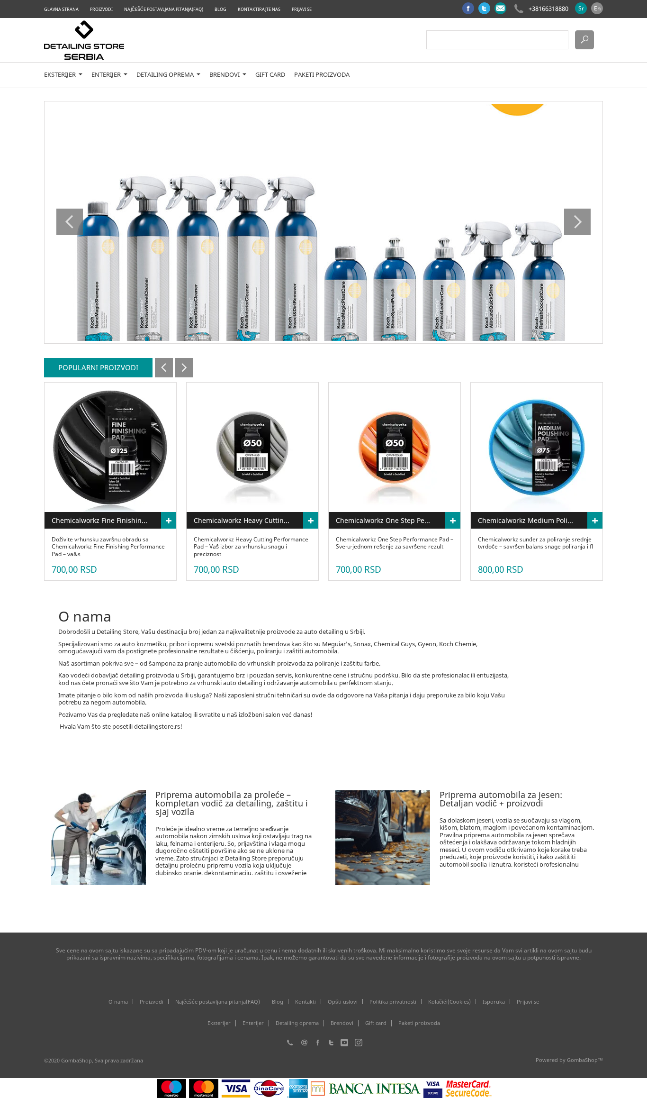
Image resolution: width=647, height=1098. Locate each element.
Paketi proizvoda (322, 74)
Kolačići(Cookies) (449, 1001)
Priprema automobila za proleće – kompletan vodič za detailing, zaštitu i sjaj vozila (231, 803)
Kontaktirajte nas (259, 9)
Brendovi (225, 74)
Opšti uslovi (343, 1001)
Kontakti (305, 1001)
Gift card (270, 74)
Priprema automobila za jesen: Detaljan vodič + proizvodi (501, 799)
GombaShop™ (585, 1059)
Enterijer (106, 74)
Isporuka (494, 1001)
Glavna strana (61, 9)
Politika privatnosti (392, 1001)
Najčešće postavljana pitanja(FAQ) (163, 9)
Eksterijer (60, 74)
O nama (118, 1001)
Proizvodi (101, 9)
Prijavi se (302, 9)
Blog (220, 9)
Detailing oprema (165, 74)
